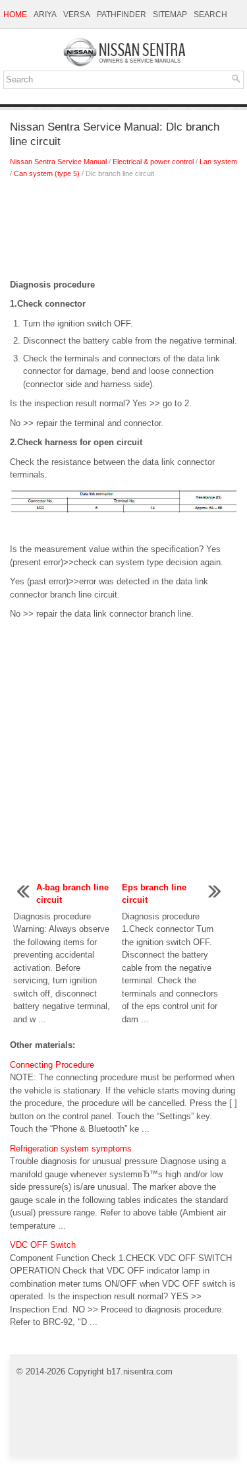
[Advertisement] (123, 232)
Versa (76, 14)
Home (15, 14)
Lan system (218, 162)
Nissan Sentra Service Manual (58, 162)
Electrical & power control (153, 162)
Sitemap (170, 14)
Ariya (45, 14)
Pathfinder (121, 14)
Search (210, 14)
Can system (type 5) (47, 173)
